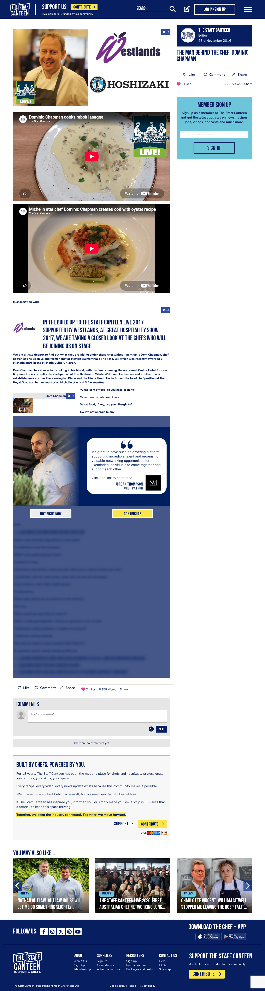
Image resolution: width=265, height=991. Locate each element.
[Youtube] (78, 931)
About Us (80, 961)
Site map (165, 969)
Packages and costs (139, 969)
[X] (61, 931)
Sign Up (79, 965)
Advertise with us (108, 969)
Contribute (132, 514)
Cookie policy (117, 985)
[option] (51, 885)
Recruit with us (136, 965)
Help (162, 961)
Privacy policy (147, 985)
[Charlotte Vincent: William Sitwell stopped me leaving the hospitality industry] (214, 885)
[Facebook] (44, 931)
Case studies (105, 965)
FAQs (162, 965)
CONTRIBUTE (82, 7)
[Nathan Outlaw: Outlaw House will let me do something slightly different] (51, 885)
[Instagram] (52, 931)
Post (161, 729)
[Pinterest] (69, 931)
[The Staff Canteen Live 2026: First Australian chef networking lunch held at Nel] (132, 885)
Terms (132, 985)
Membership (82, 969)
